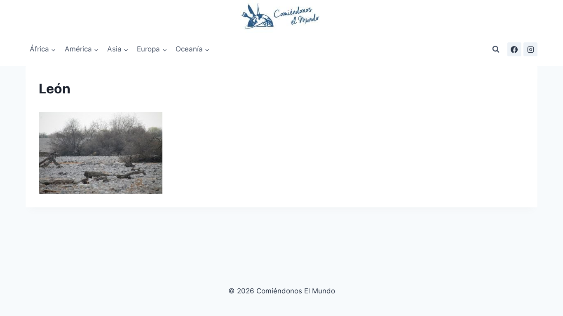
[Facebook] (514, 49)
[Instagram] (530, 49)
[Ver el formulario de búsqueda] (495, 49)
